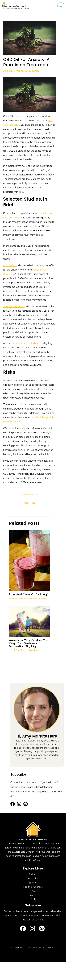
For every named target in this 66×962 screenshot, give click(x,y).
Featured (13, 598)
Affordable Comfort (14, 6)
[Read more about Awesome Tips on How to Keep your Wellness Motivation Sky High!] (29, 621)
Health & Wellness (15, 70)
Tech (33, 899)
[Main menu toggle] (60, 5)
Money (33, 895)
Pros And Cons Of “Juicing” (28, 594)
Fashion (33, 882)
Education (33, 878)
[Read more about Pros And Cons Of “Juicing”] (29, 560)
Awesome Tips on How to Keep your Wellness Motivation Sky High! (28, 643)
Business (33, 874)
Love (33, 891)
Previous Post (29, 494)
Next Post (29, 502)
